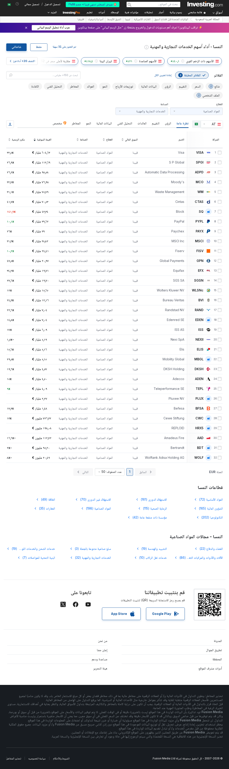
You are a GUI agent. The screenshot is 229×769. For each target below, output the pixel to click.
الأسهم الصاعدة (148, 61)
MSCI (199, 241)
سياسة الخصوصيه (37, 758)
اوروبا (127, 19)
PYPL (199, 221)
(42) (149, 517)
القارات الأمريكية (142, 19)
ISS (201, 329)
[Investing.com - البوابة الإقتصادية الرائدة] (205, 4)
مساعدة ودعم (99, 659)
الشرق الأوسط (114, 19)
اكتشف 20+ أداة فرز (24, 61)
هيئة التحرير (100, 668)
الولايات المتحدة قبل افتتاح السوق (171, 19)
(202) (212, 517)
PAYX (200, 231)
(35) (47, 508)
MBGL (199, 359)
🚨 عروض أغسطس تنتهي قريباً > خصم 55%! (92, 4)
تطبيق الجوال (214, 650)
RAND (199, 310)
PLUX (199, 398)
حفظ (39, 47)
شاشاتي (16, 47)
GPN (200, 260)
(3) (93, 548)
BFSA (199, 408)
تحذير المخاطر (13, 758)
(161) (154, 499)
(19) (154, 548)
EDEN (199, 319)
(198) (98, 508)
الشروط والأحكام (61, 758)
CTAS (199, 201)
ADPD (199, 172)
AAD (200, 438)
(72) (211, 499)
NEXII (199, 339)
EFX (201, 270)
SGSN (199, 280)
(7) (38, 557)
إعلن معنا (102, 650)
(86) (198, 557)
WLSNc (198, 290)
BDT (200, 447)
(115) (155, 508)
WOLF (199, 457)
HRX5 (199, 428)
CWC (199, 418)
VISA (200, 152)
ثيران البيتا (106, 61)
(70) (95, 499)
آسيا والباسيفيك (95, 19)
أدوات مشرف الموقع (210, 668)
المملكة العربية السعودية (207, 19)
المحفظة (217, 659)
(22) (211, 548)
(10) (153, 557)
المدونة (218, 641)
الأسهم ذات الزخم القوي (200, 61)
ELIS (200, 349)
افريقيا (81, 19)
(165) (211, 508)
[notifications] (17, 4)
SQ (201, 211)
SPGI (200, 162)
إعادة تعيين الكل (163, 75)
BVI (201, 300)
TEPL (200, 388)
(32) (93, 557)
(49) (48, 499)
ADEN (199, 378)
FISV (200, 251)
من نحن (102, 641)
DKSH (199, 369)
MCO (200, 182)
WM (200, 191)
